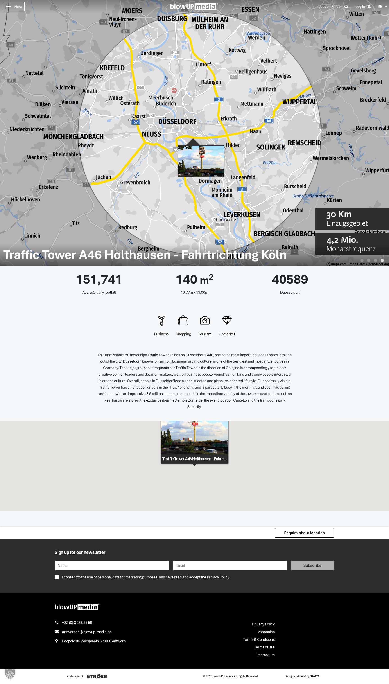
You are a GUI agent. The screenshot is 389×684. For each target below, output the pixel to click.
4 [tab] (382, 260)
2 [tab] (368, 260)
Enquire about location (304, 532)
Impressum (265, 654)
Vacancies (266, 631)
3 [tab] (375, 260)
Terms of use (264, 647)
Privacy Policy (218, 577)
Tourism (204, 334)
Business (161, 334)
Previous (3, 133)
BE (380, 6)
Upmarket (227, 334)
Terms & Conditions (259, 639)
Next (386, 133)
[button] (10, 674)
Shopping (183, 334)
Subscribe (312, 565)
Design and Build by (302, 676)
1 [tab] (362, 260)
